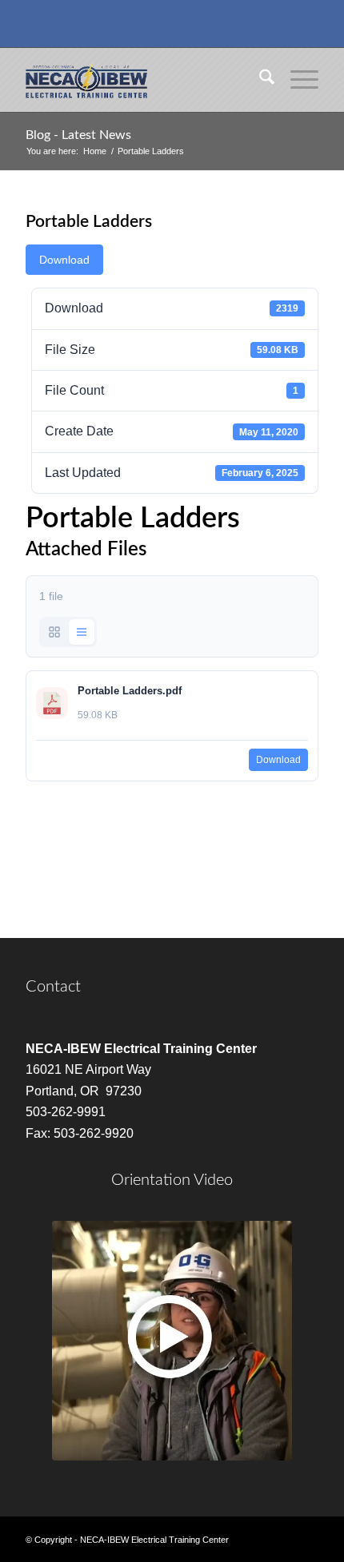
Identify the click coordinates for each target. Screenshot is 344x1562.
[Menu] (296, 80)
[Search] (258, 80)
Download (64, 259)
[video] (172, 1341)
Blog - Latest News (78, 135)
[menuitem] (258, 80)
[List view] (81, 632)
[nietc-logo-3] (142, 80)
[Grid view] (54, 632)
